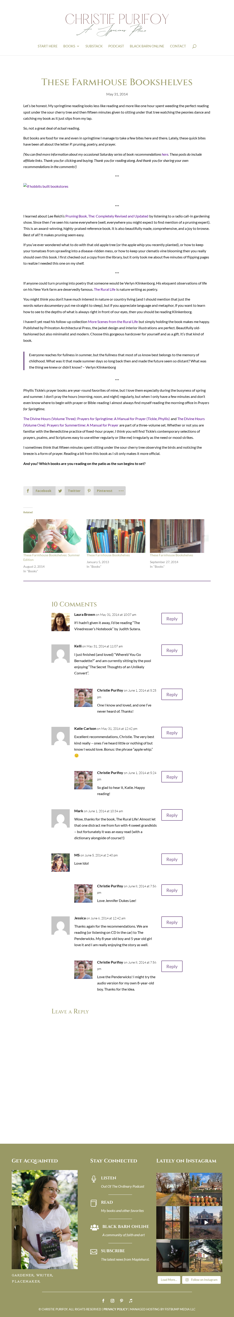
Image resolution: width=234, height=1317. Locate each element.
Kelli (78, 646)
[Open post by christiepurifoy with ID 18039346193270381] (172, 1222)
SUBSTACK (94, 46)
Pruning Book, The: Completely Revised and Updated (106, 216)
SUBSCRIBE (113, 1251)
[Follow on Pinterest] (121, 1300)
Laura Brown (84, 614)
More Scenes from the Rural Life (113, 321)
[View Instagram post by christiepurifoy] (186, 1203)
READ (107, 1202)
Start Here (48, 46)
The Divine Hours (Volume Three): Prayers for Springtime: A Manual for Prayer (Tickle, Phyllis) (96, 418)
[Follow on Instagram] (112, 1300)
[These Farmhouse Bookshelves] (116, 536)
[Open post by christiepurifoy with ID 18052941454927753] (205, 1255)
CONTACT (178, 46)
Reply (172, 618)
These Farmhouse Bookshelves (108, 555)
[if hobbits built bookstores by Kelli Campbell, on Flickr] (45, 186)
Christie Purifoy (110, 690)
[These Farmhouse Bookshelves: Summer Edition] (52, 536)
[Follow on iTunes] (130, 1300)
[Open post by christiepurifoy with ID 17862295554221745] (172, 1189)
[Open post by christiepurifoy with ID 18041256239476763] (205, 1222)
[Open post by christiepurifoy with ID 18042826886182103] (172, 1255)
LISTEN (108, 1178)
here (165, 154)
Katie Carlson (85, 728)
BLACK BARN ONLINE (147, 46)
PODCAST (116, 46)
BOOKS (69, 46)
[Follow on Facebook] (103, 1300)
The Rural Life (104, 289)
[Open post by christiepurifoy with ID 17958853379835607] (205, 1189)
